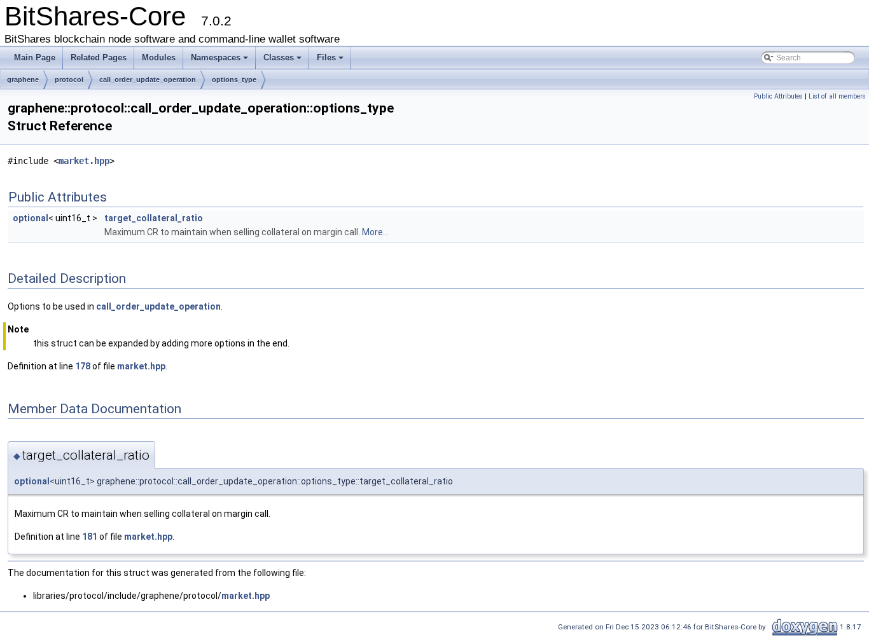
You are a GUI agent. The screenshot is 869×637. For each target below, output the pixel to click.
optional (30, 218)
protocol (69, 79)
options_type (234, 79)
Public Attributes (778, 96)
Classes (278, 57)
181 (89, 536)
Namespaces (215, 57)
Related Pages (99, 57)
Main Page (34, 57)
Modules (159, 57)
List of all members (837, 96)
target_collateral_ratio (153, 218)
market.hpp (84, 161)
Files (326, 57)
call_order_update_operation (147, 79)
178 (82, 366)
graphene (23, 79)
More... (375, 232)
